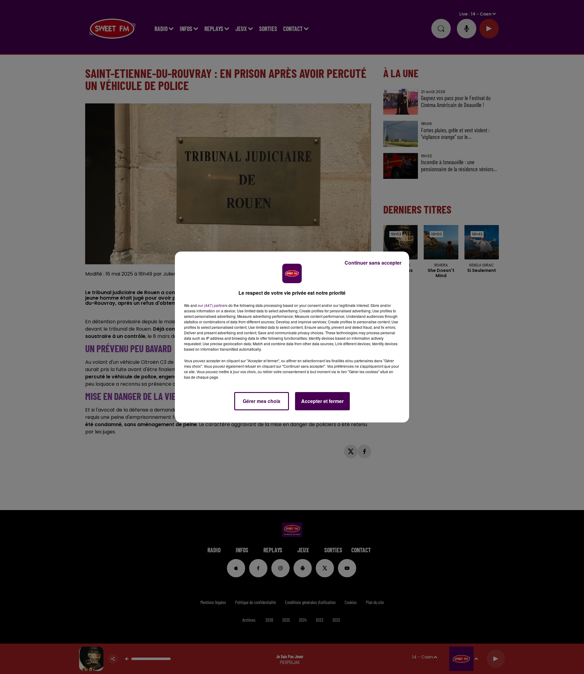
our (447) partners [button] (213, 305)
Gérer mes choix (261, 401)
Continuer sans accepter (373, 262)
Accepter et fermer (322, 401)
